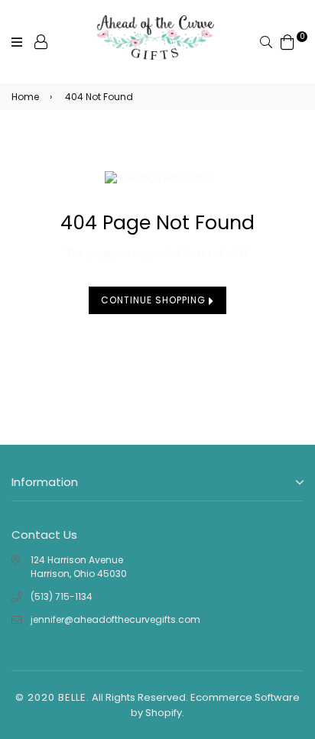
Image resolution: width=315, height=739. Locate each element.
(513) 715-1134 (62, 596)
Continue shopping (155, 299)
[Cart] (287, 41)
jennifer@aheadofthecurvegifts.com (115, 619)
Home (25, 96)
